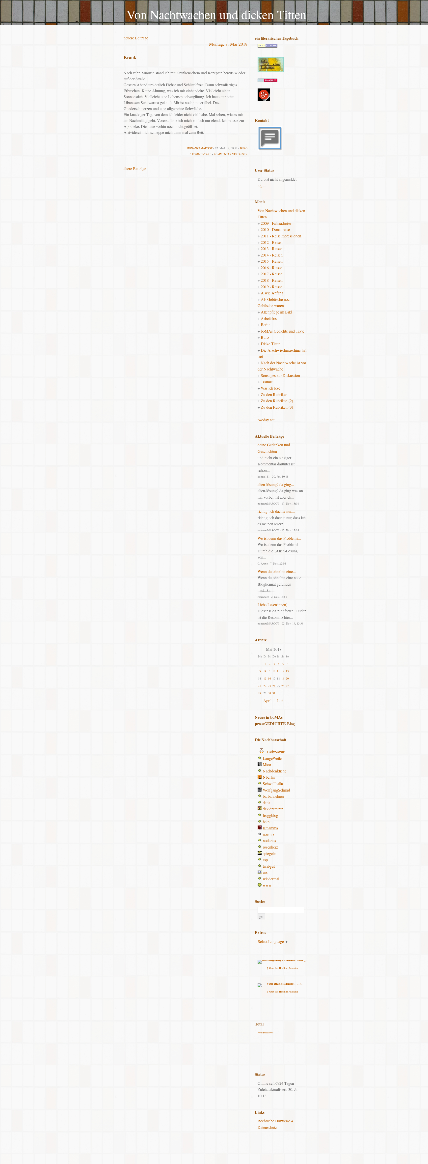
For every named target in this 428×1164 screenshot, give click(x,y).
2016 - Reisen (272, 267)
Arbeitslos (269, 318)
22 (265, 686)
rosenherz (270, 847)
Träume (267, 381)
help (266, 821)
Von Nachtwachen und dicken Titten (216, 14)
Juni (280, 700)
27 (287, 686)
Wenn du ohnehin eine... (277, 571)
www (267, 885)
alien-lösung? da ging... (276, 484)
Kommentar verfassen (230, 154)
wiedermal (271, 878)
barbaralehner (273, 796)
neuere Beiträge (136, 37)
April (267, 700)
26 (282, 686)
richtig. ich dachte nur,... (276, 511)
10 (273, 671)
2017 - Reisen (272, 273)
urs (265, 872)
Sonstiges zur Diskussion (280, 375)
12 (282, 671)
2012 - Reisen (272, 242)
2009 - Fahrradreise (276, 223)
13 (287, 671)
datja (266, 802)
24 (273, 686)
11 (278, 671)
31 (273, 693)
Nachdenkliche (274, 770)
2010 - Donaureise (275, 229)
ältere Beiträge (135, 168)
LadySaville (276, 751)
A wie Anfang (272, 292)
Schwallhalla (273, 783)
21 (259, 686)
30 (269, 693)
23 (269, 686)
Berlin (265, 324)
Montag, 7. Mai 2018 (228, 44)
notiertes (269, 840)
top (265, 859)
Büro (243, 148)
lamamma (270, 827)
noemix (268, 834)
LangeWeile (272, 758)
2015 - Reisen (272, 261)
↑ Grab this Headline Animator (282, 968)
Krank (130, 57)
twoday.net (266, 419)
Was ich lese (270, 388)
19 (282, 678)
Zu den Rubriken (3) (277, 407)
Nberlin (269, 777)
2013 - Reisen (272, 248)
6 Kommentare (200, 154)
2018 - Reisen (272, 280)
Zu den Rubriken (274, 394)
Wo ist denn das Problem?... (279, 538)
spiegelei (269, 853)
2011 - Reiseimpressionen (281, 235)
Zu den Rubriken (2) (277, 400)
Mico (267, 764)
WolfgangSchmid (276, 790)
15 (265, 678)
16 (269, 678)
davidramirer (273, 808)
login (262, 185)
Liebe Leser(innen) (272, 604)
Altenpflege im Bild (276, 311)
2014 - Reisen (272, 254)
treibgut (269, 866)
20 (287, 678)
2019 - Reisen (272, 286)
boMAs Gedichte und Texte (282, 331)
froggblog (270, 815)
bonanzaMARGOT (200, 148)
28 (259, 693)
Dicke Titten (270, 343)
